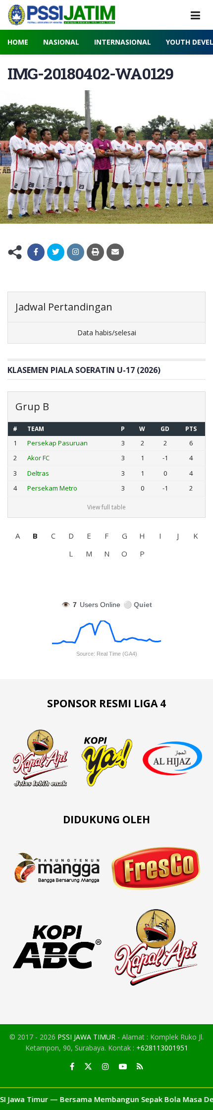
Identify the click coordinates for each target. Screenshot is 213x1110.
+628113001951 (162, 1047)
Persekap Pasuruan (57, 442)
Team (35, 429)
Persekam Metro (52, 488)
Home (17, 42)
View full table (106, 507)
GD (164, 429)
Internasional (122, 42)
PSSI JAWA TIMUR (86, 1037)
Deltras (38, 473)
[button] (17, 535)
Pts (191, 429)
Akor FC (38, 457)
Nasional (61, 42)
